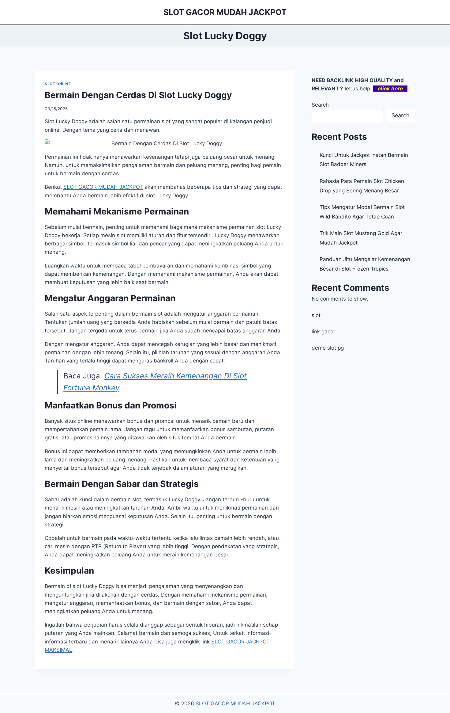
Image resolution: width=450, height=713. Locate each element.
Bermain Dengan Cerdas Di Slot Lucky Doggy (138, 95)
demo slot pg (328, 348)
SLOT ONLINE (58, 84)
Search (320, 105)
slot (316, 315)
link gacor (323, 331)
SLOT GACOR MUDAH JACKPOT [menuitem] (103, 187)
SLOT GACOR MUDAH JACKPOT (235, 703)
